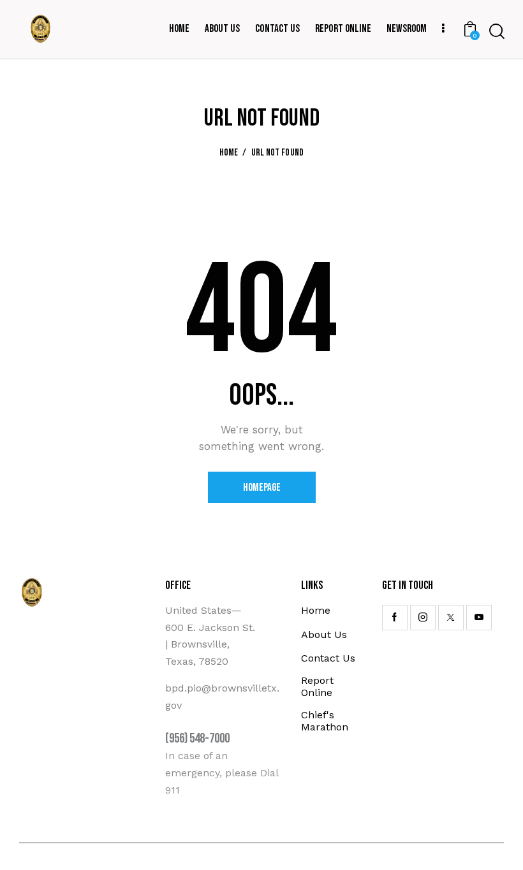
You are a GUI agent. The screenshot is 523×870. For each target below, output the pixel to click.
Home (229, 153)
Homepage (262, 487)
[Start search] (497, 31)
